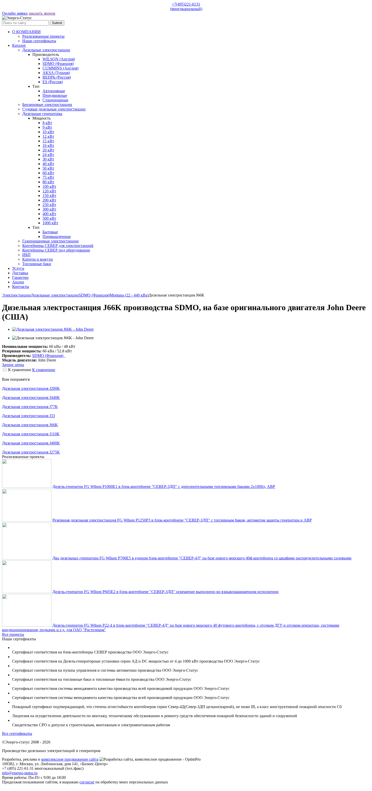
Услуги (18, 268)
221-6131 (186, 6)
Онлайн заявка (15, 13)
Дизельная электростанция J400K (31, 443)
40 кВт (48, 164)
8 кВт (47, 123)
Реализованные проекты (43, 36)
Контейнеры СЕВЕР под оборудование (56, 250)
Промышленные (57, 236)
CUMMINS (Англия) (60, 68)
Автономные (54, 91)
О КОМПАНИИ (26, 32)
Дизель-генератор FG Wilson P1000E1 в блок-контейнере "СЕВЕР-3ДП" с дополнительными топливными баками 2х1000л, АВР (163, 486)
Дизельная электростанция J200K (31, 388)
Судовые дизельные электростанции (54, 109)
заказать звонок (42, 13)
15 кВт (48, 141)
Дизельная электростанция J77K (30, 406)
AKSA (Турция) (56, 73)
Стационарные (55, 100)
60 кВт (48, 173)
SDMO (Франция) (58, 63)
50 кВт (48, 168)
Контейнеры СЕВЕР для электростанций (57, 245)
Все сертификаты (17, 733)
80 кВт (48, 182)
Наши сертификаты (39, 41)
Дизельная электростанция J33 (28, 416)
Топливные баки (36, 264)
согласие (86, 782)
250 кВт (49, 204)
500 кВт (49, 218)
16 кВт (48, 145)
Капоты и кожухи (37, 259)
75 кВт (48, 177)
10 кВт (48, 132)
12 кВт (48, 136)
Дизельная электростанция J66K (30, 425)
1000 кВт (50, 223)
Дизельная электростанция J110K (31, 434)
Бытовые (50, 232)
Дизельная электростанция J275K (31, 452)
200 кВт (49, 200)
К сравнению (43, 370)
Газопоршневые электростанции (50, 241)
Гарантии (20, 277)
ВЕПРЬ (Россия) (57, 77)
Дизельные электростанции (46, 50)
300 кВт (49, 209)
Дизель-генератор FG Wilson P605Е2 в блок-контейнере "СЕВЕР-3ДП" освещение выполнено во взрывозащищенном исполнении (165, 592)
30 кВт (48, 159)
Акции (18, 282)
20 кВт (48, 150)
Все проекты (13, 634)
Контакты (20, 286)
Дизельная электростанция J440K (31, 397)
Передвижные (55, 95)
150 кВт (49, 195)
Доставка (20, 273)
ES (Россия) (53, 82)
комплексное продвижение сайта (69, 759)
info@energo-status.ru (19, 773)
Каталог (19, 45)
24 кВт (48, 154)
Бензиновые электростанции (47, 104)
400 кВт (49, 214)
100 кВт (49, 186)
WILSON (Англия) (59, 59)
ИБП (26, 255)
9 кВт (47, 127)
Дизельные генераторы (42, 113)
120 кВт (49, 191)
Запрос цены (13, 365)
